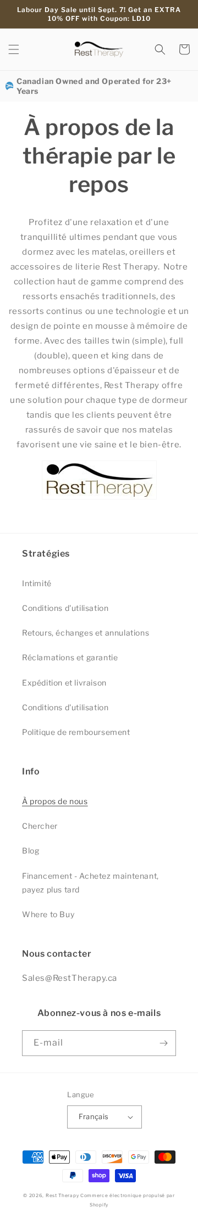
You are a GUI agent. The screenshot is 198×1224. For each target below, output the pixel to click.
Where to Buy (48, 914)
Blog (30, 850)
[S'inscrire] (163, 1043)
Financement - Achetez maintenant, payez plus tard (90, 882)
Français (93, 1116)
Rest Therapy (62, 1195)
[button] (14, 49)
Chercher (40, 825)
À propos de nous (55, 801)
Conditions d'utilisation (65, 608)
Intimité (37, 583)
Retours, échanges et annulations (85, 632)
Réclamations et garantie (70, 657)
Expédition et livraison (64, 682)
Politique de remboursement (76, 732)
